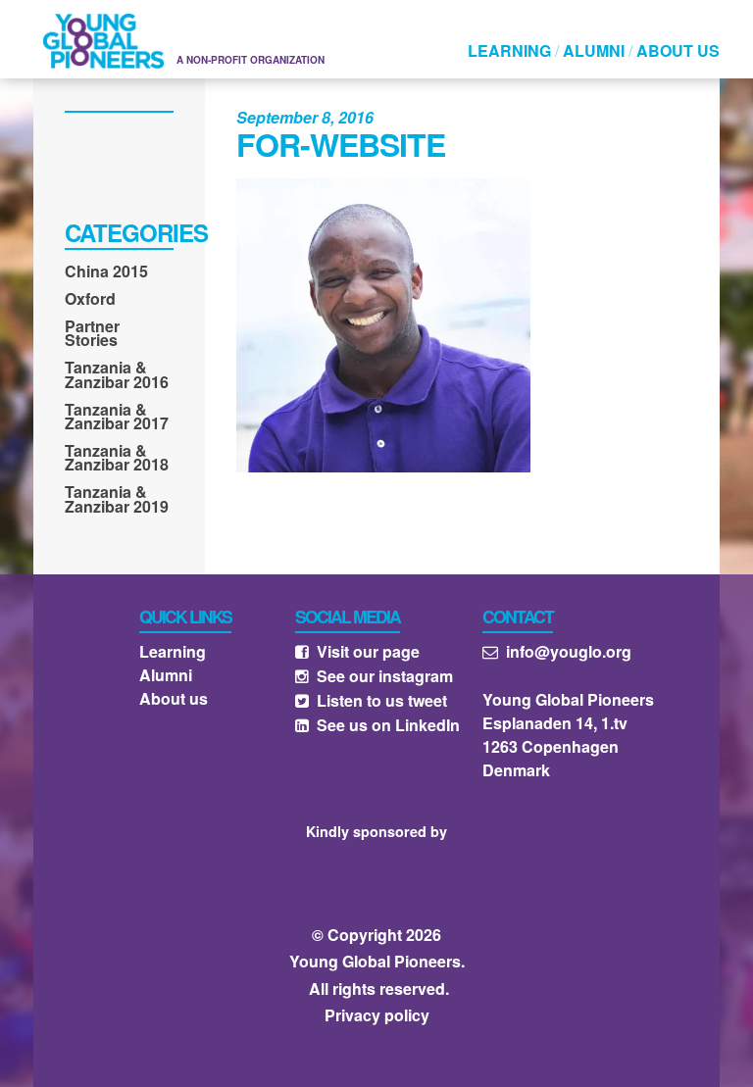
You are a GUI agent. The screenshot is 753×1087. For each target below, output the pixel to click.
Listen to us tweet (371, 700)
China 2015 (106, 273)
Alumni (594, 50)
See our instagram (374, 676)
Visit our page (357, 651)
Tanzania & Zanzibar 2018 (117, 459)
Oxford (90, 301)
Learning (509, 50)
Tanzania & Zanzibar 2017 (117, 418)
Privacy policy (377, 1015)
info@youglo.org (556, 651)
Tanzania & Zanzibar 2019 (117, 501)
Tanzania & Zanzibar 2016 (117, 376)
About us (678, 50)
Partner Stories (92, 335)
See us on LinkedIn (377, 725)
